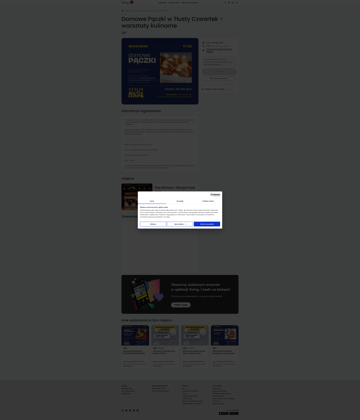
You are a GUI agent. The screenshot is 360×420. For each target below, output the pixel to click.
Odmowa (153, 224)
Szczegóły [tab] (180, 201)
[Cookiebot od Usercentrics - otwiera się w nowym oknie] (212, 195)
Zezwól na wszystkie (207, 224)
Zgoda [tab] (152, 201)
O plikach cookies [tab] (208, 201)
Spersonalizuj (178, 224)
